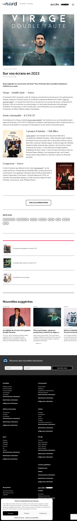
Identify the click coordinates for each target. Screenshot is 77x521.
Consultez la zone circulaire (21, 277)
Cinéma (35, 306)
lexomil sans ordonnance (10, 400)
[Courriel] (15, 77)
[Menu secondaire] (73, 4)
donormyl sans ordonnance (11, 396)
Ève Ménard (9, 77)
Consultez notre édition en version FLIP (25, 248)
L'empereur (43, 219)
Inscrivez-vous (62, 368)
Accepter (10, 513)
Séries (58, 219)
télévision (66, 219)
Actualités (6, 306)
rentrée (51, 219)
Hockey (66, 306)
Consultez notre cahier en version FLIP (24, 263)
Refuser (26, 513)
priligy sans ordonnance (10, 403)
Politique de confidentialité (31, 517)
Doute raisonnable (23, 219)
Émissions (33, 219)
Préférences (43, 513)
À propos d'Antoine (9, 219)
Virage (6, 223)
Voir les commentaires (38, 203)
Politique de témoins (19, 517)
